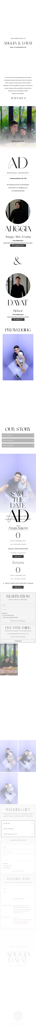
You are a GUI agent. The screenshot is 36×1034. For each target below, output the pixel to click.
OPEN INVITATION (18, 529)
